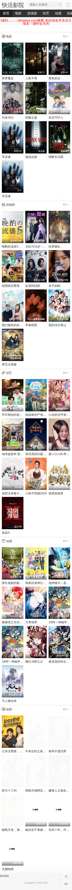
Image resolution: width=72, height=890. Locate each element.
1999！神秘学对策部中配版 (20, 661)
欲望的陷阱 (32, 285)
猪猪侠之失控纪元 (13, 622)
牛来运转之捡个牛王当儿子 (43, 751)
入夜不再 (31, 78)
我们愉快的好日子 (13, 325)
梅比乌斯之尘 (34, 661)
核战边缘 (31, 156)
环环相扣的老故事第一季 (18, 414)
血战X (6, 532)
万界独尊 (31, 622)
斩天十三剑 (9, 790)
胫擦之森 (31, 117)
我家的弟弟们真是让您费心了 (44, 583)
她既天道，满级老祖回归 (18, 829)
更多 (65, 36)
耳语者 (6, 156)
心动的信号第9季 (60, 414)
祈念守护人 (56, 117)
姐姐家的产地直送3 (38, 414)
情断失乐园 (56, 156)
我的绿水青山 (57, 325)
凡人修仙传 (9, 700)
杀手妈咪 (54, 285)
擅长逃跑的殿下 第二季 (17, 583)
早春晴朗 (31, 325)
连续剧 (10, 204)
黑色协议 (54, 78)
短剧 (9, 709)
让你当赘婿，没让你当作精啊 (21, 751)
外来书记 (8, 117)
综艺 (9, 372)
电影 (9, 36)
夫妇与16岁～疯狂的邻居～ (43, 246)
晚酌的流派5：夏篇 (14, 246)
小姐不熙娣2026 (36, 493)
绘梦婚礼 (54, 246)
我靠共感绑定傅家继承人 (41, 790)
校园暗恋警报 (11, 285)
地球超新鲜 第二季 (14, 454)
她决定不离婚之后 (37, 829)
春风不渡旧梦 (57, 751)
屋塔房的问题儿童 (37, 454)
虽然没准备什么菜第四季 (18, 493)
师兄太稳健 (9, 364)
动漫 (9, 541)
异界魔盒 (8, 78)
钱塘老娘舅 (56, 493)
